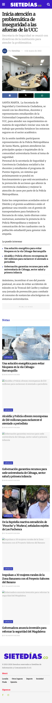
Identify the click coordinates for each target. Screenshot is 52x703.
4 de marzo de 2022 (33, 50)
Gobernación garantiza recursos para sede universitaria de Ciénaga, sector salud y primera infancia (26, 269)
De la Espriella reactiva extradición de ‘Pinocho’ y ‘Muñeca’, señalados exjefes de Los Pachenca (25, 525)
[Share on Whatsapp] (42, 95)
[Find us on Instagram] (8, 695)
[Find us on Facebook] (2, 695)
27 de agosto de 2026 (11, 533)
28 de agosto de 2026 (11, 375)
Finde (4, 682)
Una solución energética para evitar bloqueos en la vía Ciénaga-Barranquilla (23, 367)
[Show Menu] (3, 4)
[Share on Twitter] (26, 95)
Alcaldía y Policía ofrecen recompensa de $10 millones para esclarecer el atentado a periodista (26, 259)
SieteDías (16, 50)
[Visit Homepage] (26, 4)
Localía (8, 357)
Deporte (29, 678)
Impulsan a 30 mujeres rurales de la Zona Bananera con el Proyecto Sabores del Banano (25, 578)
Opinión (13, 682)
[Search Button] (48, 4)
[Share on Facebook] (10, 95)
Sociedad (39, 678)
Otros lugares (17, 678)
